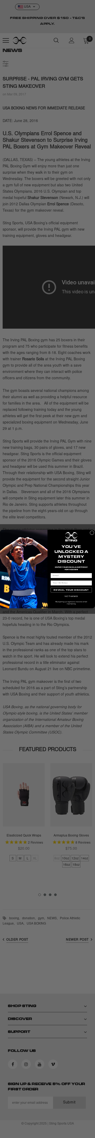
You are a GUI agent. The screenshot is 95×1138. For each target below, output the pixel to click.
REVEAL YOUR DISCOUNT (71, 590)
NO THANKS (71, 596)
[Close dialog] (92, 533)
